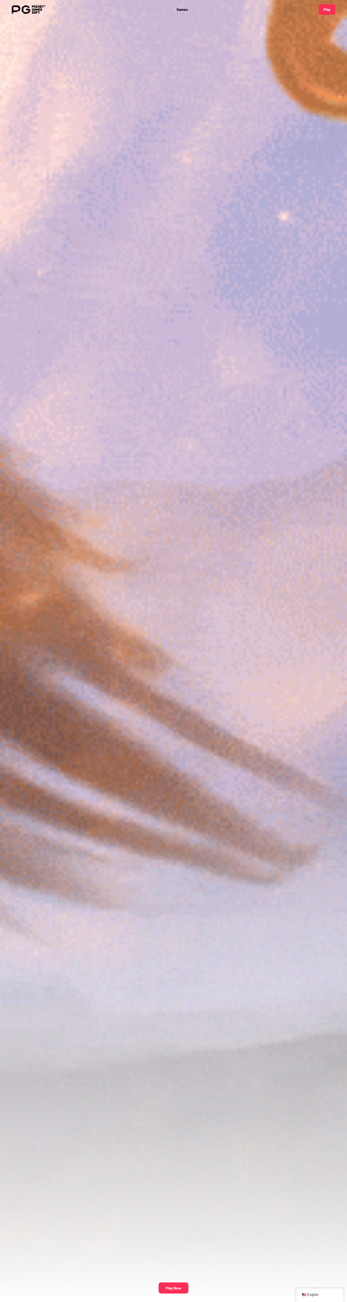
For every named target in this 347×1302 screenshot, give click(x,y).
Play (326, 9)
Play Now (173, 1288)
